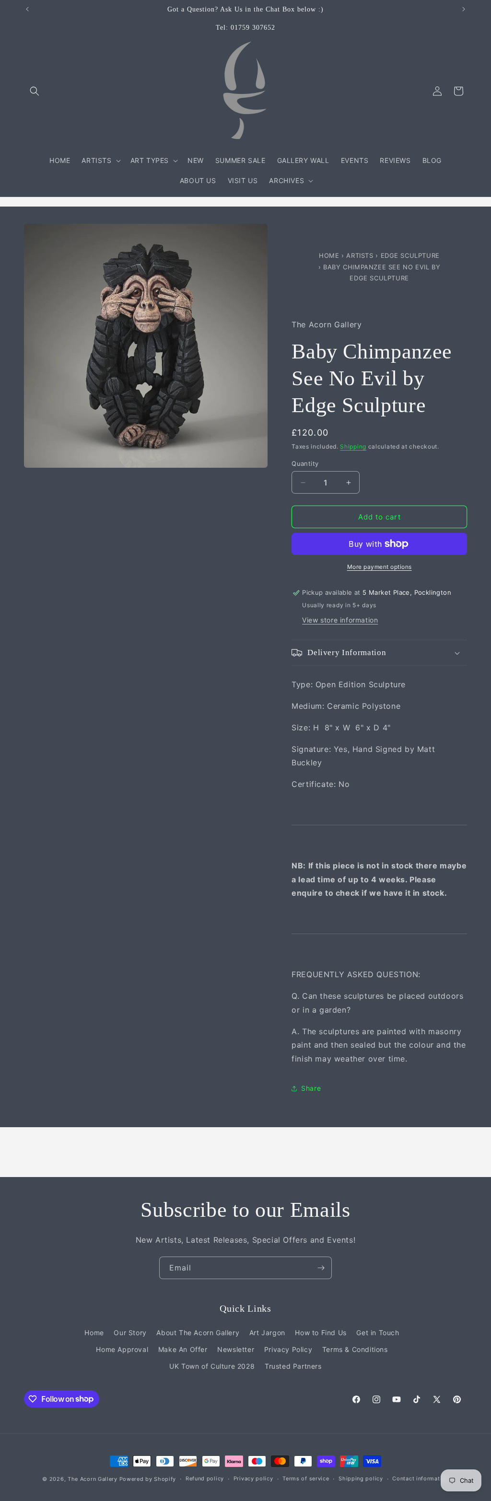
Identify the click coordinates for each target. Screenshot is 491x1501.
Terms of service (305, 1478)
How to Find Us (320, 1332)
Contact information (420, 1478)
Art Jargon (267, 1332)
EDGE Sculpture (410, 255)
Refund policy (205, 1478)
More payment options (379, 566)
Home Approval (122, 1349)
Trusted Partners (293, 1366)
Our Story (130, 1332)
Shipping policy (361, 1478)
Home (330, 255)
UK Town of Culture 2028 (212, 1366)
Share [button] (311, 1088)
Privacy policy (253, 1478)
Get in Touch (377, 1332)
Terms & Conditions (355, 1349)
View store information (340, 620)
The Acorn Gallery (92, 1479)
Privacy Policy (288, 1349)
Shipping (353, 446)
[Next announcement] (463, 9)
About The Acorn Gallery (197, 1332)
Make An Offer (183, 1349)
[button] (34, 91)
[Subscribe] (320, 1268)
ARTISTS (359, 255)
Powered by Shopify (147, 1479)
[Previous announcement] (27, 9)
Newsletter (235, 1349)
